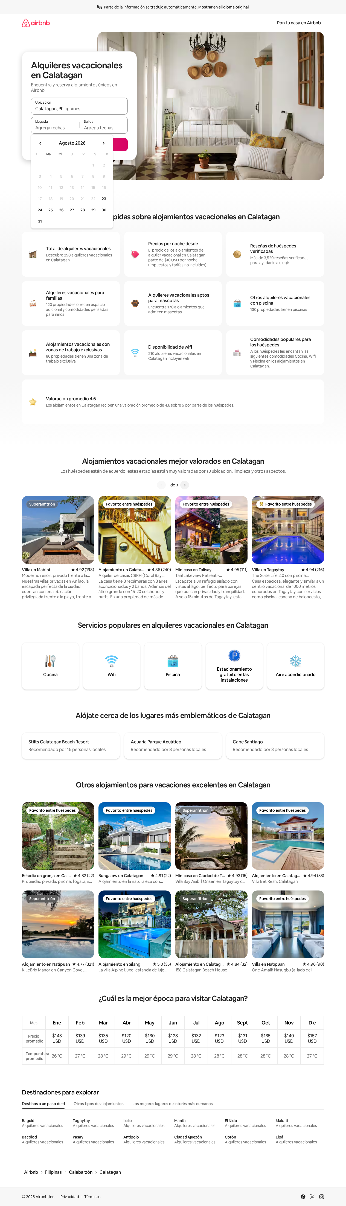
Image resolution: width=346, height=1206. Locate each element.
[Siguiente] (184, 485)
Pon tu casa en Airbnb (299, 23)
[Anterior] (161, 485)
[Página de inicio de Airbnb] (36, 22)
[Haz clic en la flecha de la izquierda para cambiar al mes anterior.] (40, 143)
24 (40, 210)
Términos (92, 1196)
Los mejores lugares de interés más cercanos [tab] (172, 1103)
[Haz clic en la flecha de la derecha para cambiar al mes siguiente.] (103, 143)
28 (82, 210)
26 (61, 210)
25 (50, 210)
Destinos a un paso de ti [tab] (43, 1103)
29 (93, 210)
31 (40, 221)
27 (72, 210)
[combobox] (79, 108)
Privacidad (69, 1196)
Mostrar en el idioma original (223, 7)
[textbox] (55, 127)
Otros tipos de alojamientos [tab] (99, 1103)
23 (104, 198)
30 (104, 210)
